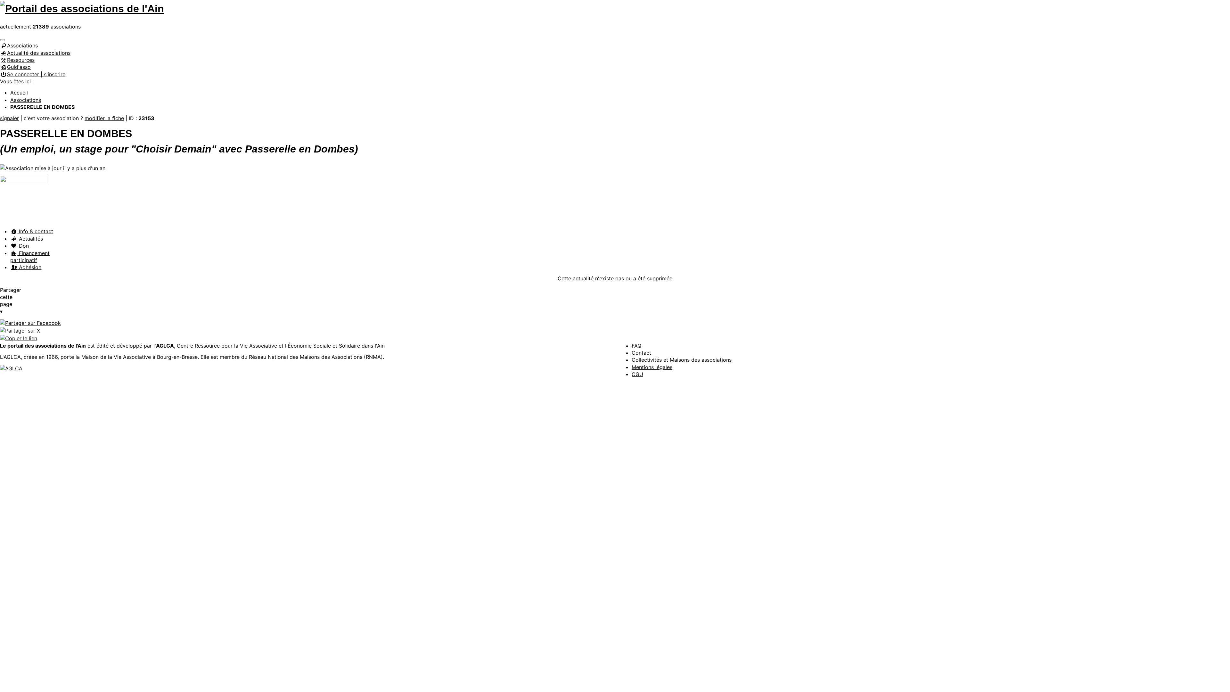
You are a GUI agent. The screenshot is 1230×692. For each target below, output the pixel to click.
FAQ (636, 345)
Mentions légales (652, 367)
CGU (637, 374)
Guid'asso (19, 67)
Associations (22, 45)
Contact (641, 353)
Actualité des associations (38, 53)
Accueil (19, 92)
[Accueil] (82, 7)
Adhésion (29, 267)
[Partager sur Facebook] (30, 322)
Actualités (30, 238)
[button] (2, 40)
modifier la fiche (104, 118)
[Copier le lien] (18, 338)
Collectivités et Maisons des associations (682, 360)
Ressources (21, 60)
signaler (9, 118)
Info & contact (35, 231)
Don (23, 246)
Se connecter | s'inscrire (36, 74)
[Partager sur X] (20, 330)
